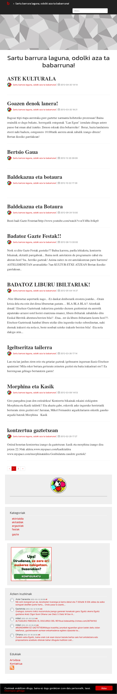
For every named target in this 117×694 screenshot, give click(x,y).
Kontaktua (16, 663)
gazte (15, 534)
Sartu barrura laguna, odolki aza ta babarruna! (42, 3)
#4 (37, 625)
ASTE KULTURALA (31, 78)
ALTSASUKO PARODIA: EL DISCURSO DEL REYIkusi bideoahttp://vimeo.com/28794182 (56, 621)
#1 (46, 599)
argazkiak (18, 525)
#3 (36, 618)
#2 (41, 609)
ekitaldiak (17, 522)
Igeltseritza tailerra (29, 347)
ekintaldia (18, 518)
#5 (39, 634)
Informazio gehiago (14, 690)
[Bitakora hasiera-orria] (8, 3)
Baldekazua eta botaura (34, 177)
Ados (104, 688)
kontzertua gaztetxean (32, 430)
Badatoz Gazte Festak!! (34, 236)
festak (16, 529)
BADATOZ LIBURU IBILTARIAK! (48, 284)
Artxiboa (15, 660)
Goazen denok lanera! (32, 103)
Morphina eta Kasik (30, 386)
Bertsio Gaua (22, 152)
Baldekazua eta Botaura (35, 206)
